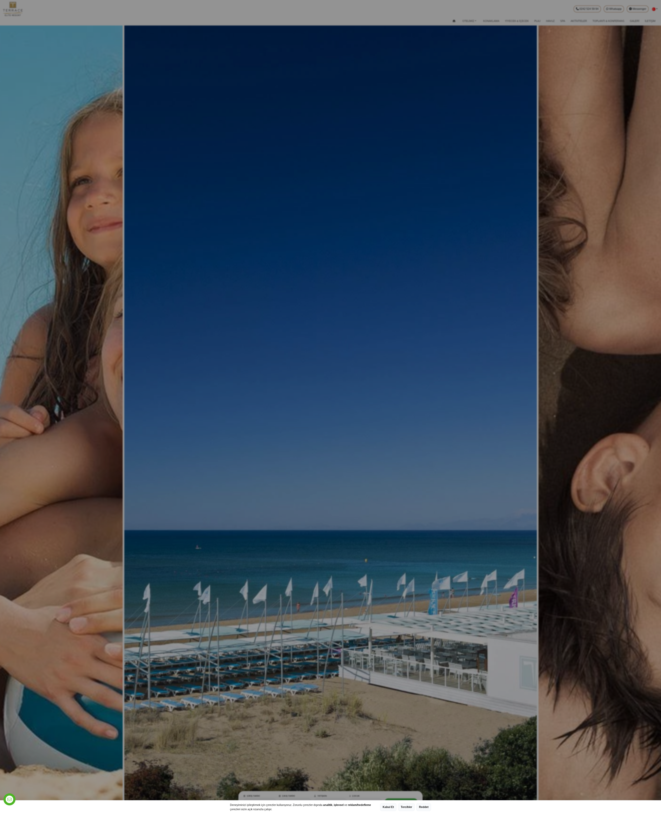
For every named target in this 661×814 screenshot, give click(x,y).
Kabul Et (388, 807)
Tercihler (406, 807)
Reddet (423, 807)
